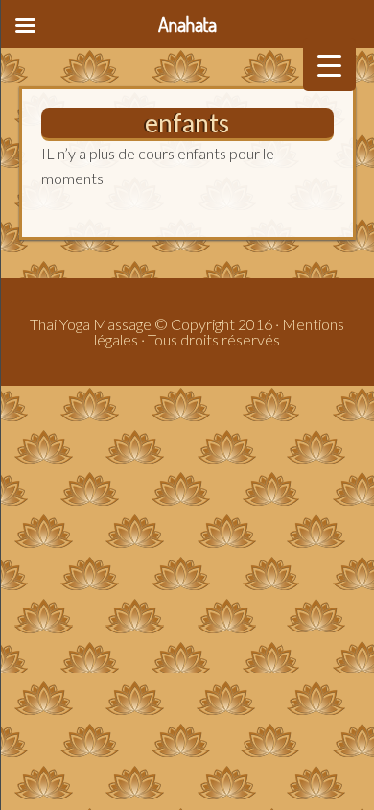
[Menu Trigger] (329, 64)
